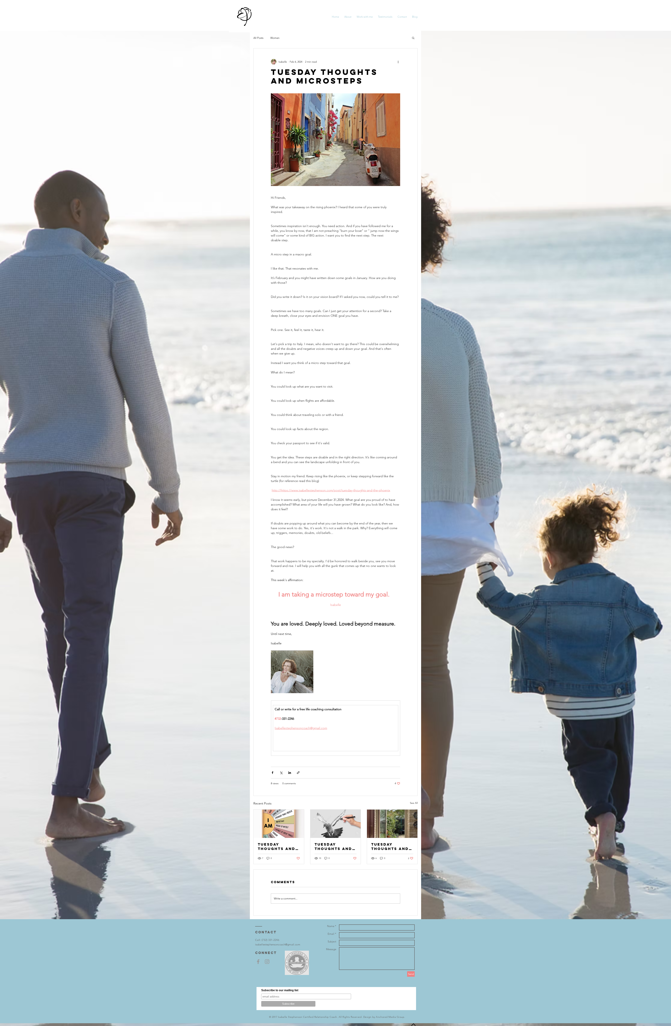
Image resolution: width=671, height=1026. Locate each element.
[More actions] (398, 62)
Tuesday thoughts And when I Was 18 (333, 846)
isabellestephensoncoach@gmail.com (277, 944)
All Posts (258, 38)
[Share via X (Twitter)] (281, 772)
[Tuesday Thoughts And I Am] (279, 824)
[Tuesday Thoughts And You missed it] (392, 824)
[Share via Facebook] (272, 772)
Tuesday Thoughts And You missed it (390, 846)
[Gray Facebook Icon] (258, 962)
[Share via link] (298, 772)
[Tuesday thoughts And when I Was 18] (335, 824)
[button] (413, 37)
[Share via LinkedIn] (289, 772)
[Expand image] (292, 671)
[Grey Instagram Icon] (267, 962)
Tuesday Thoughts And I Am (278, 846)
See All (414, 803)
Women (274, 38)
